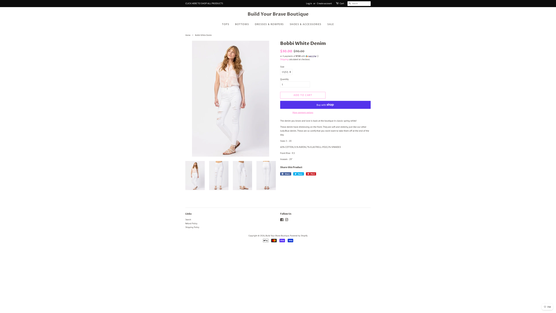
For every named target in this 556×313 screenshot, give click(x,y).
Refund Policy (191, 223)
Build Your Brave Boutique (278, 14)
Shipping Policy (192, 227)
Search (188, 219)
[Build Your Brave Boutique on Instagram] (286, 220)
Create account (324, 3)
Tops (225, 24)
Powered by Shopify (299, 235)
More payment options (302, 112)
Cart (342, 3)
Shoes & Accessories (305, 24)
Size (282, 66)
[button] (325, 56)
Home (187, 35)
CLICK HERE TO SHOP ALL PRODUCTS (204, 3)
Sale (330, 24)
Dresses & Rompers (269, 24)
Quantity (284, 79)
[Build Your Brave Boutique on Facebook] (282, 220)
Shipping (284, 59)
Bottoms (242, 24)
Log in (309, 3)
